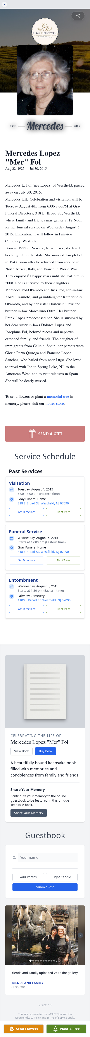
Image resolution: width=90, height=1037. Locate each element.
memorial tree (58, 396)
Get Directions (26, 512)
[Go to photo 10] (54, 961)
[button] (45, 935)
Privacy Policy (32, 1018)
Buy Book (45, 751)
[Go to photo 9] (51, 961)
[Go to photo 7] (46, 961)
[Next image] (80, 935)
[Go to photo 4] (38, 961)
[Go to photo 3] (36, 961)
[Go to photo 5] (41, 961)
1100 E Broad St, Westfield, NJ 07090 (44, 600)
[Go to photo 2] (33, 961)
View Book (21, 751)
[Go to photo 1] (30, 961)
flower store (54, 403)
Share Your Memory (28, 813)
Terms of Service (57, 1018)
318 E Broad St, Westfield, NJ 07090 (43, 503)
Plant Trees (63, 512)
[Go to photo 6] (44, 961)
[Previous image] (9, 935)
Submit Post (45, 887)
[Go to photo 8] (49, 961)
